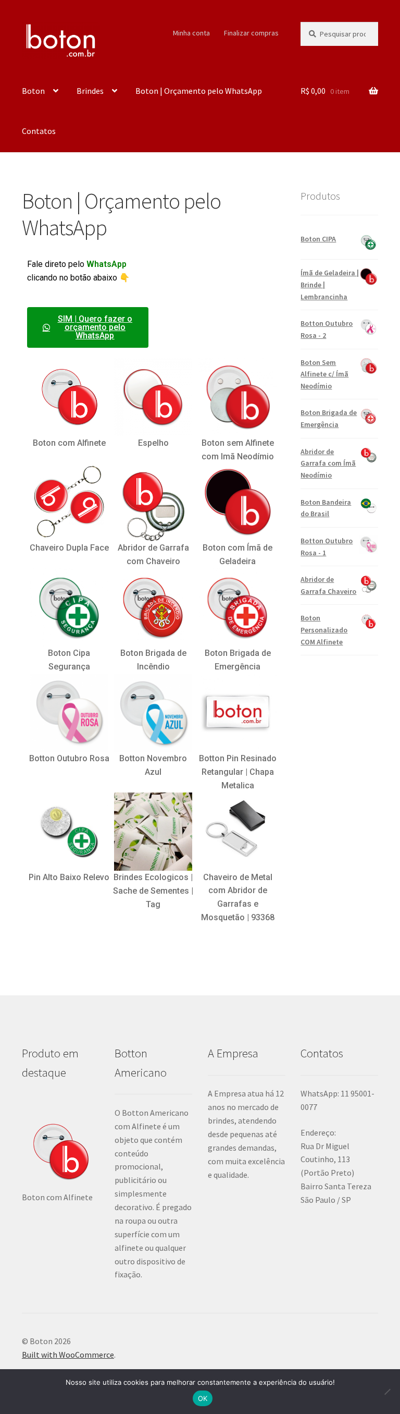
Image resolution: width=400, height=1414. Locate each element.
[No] (387, 1391)
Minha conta (191, 33)
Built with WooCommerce (68, 1354)
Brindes (90, 91)
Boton (33, 91)
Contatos (39, 131)
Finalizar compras (251, 33)
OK (203, 1398)
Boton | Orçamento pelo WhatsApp (198, 91)
